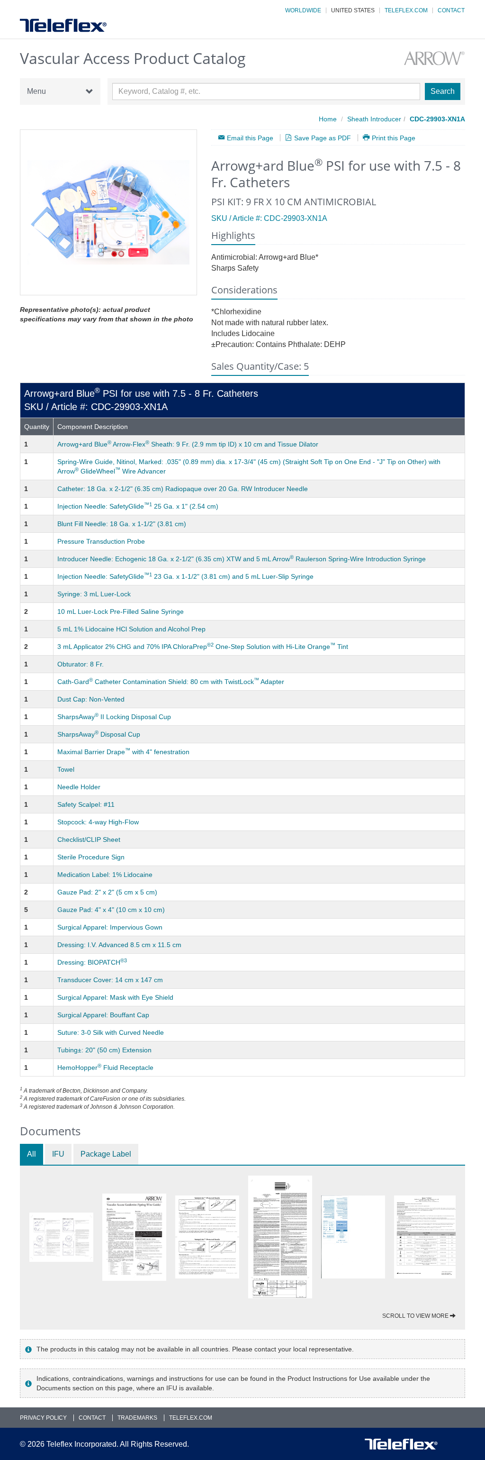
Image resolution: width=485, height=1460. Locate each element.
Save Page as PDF (322, 137)
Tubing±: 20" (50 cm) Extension (104, 1050)
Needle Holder (78, 787)
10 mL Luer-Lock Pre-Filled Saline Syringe (120, 611)
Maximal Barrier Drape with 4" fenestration (123, 752)
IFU (58, 1154)
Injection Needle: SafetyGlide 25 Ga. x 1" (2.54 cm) (137, 506)
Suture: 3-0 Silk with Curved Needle (110, 1032)
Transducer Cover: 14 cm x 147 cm (110, 980)
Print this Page (393, 137)
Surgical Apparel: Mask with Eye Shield (115, 997)
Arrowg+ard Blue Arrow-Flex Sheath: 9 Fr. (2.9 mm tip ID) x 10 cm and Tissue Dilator (187, 444)
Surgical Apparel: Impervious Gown (109, 927)
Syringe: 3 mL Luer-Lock (94, 594)
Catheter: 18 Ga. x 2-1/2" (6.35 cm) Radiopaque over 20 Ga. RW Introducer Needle (182, 489)
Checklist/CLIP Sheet (88, 839)
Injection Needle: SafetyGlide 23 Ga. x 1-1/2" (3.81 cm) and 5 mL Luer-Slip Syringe (185, 576)
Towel (65, 769)
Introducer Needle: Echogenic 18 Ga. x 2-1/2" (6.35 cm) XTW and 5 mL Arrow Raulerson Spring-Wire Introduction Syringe (241, 559)
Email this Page (250, 137)
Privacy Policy (43, 1417)
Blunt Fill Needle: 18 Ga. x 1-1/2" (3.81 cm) (121, 524)
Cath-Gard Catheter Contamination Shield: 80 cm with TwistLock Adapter (170, 681)
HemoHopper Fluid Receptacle (105, 1067)
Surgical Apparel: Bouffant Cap (103, 1015)
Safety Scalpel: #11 (86, 804)
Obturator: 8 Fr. (80, 664)
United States (353, 10)
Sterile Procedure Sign (91, 857)
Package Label (106, 1154)
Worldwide (303, 10)
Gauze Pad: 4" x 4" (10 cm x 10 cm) (111, 909)
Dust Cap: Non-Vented (91, 699)
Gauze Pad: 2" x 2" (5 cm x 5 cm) (107, 892)
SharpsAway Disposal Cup (98, 734)
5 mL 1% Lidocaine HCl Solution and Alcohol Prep (131, 629)
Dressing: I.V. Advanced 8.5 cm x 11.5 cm (119, 945)
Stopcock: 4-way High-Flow (98, 822)
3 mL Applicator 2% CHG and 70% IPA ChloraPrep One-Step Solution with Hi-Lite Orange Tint (202, 646)
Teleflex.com (406, 10)
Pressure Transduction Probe (101, 541)
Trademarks (137, 1417)
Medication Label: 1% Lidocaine (105, 874)
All (31, 1154)
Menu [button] (36, 91)
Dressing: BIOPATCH (92, 962)
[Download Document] (61, 1237)
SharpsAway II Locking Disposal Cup (114, 717)
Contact (451, 10)
